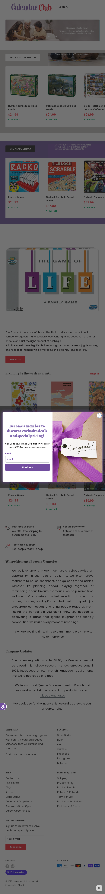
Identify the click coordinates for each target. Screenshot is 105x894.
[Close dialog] (99, 415)
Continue (27, 467)
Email (8, 453)
